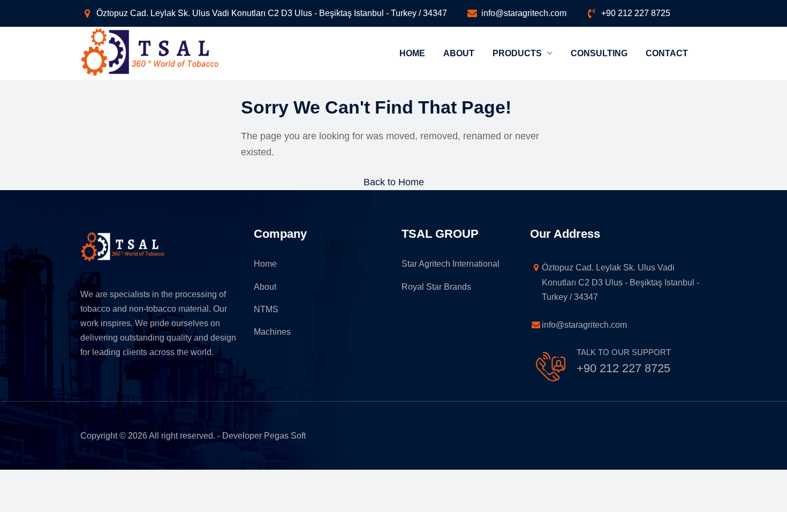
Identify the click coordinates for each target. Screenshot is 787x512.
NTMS (266, 309)
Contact (667, 53)
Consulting (599, 53)
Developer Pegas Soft (264, 435)
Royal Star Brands (436, 286)
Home (412, 53)
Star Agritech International (451, 263)
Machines (272, 331)
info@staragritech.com (523, 13)
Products (518, 53)
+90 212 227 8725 (635, 13)
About (458, 53)
